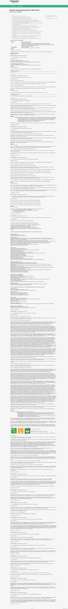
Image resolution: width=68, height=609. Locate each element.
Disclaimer (32, 608)
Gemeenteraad (20, 6)
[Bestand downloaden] (30, 95)
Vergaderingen (13, 6)
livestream (48, 17)
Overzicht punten (14, 54)
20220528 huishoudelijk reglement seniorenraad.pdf (20, 95)
